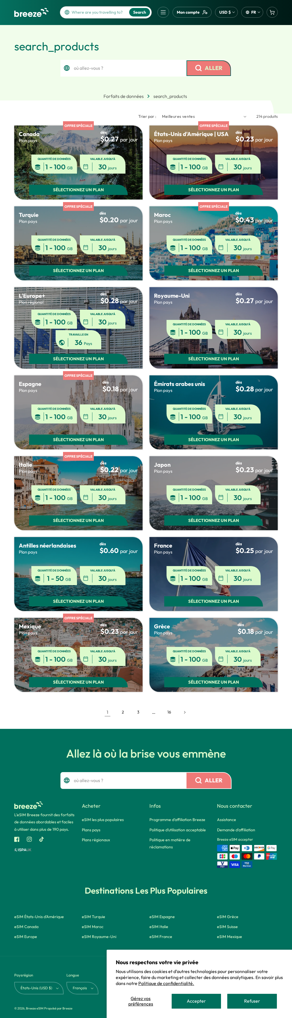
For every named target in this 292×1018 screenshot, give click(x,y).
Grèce (162, 626)
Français (80, 988)
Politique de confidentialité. (166, 983)
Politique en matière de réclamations (169, 843)
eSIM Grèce (227, 916)
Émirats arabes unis (179, 383)
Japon (162, 464)
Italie (25, 464)
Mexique (30, 626)
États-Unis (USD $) (36, 988)
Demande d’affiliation (236, 829)
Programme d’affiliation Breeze (177, 819)
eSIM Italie (158, 926)
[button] (163, 12)
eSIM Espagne (162, 916)
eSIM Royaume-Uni (99, 936)
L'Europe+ (32, 295)
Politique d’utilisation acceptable (177, 829)
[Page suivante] (184, 712)
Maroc (162, 214)
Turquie (28, 214)
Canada (29, 133)
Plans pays (91, 829)
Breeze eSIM (34, 1008)
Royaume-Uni (172, 295)
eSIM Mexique (229, 936)
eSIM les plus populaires (103, 819)
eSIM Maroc (93, 926)
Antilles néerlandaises (47, 545)
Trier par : (147, 116)
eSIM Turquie (93, 916)
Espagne (30, 383)
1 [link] (107, 712)
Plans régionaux (96, 839)
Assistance (226, 819)
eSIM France (160, 936)
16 (169, 712)
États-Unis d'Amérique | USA (191, 133)
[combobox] (98, 12)
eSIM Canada (26, 926)
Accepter (196, 1001)
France (163, 545)
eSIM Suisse (227, 926)
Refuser (252, 1001)
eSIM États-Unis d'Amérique (39, 916)
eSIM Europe (25, 936)
